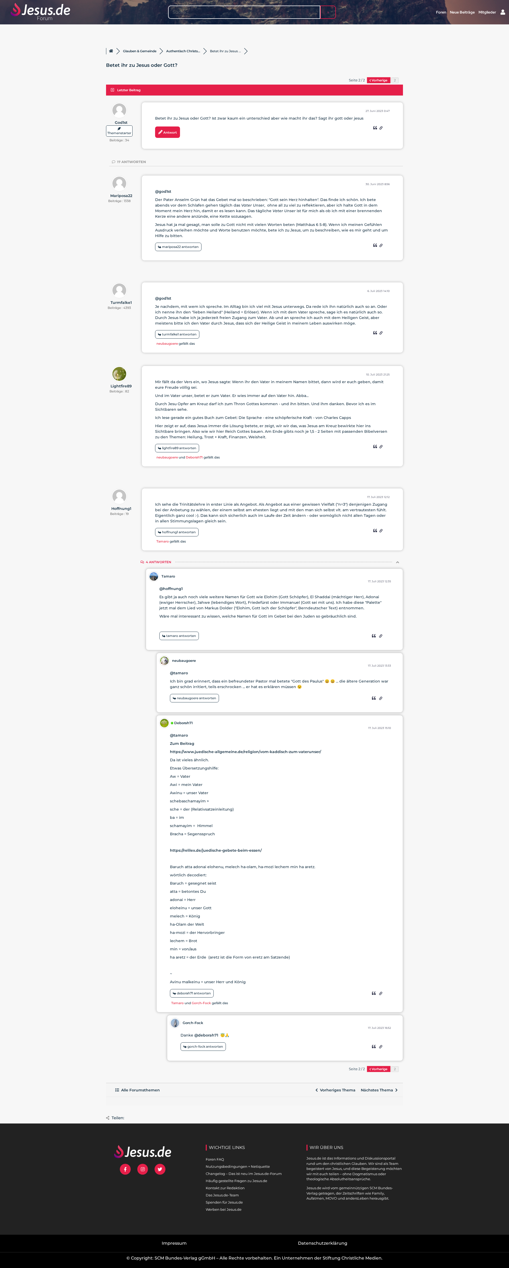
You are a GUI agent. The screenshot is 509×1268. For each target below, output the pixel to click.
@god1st (163, 191)
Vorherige (379, 80)
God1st (121, 122)
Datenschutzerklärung (322, 1243)
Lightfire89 (121, 386)
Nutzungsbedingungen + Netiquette (238, 1166)
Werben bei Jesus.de (224, 1209)
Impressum (174, 1243)
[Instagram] (142, 1169)
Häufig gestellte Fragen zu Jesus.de (236, 1181)
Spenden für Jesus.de (224, 1202)
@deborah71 (206, 1035)
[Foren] (111, 51)
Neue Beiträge (462, 12)
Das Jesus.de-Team (222, 1195)
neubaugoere (167, 344)
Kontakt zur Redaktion (225, 1188)
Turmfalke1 (121, 302)
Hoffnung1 (121, 508)
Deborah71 (194, 457)
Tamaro (162, 541)
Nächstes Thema (378, 1090)
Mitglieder (487, 12)
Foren (441, 12)
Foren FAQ (215, 1159)
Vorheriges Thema (337, 1090)
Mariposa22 (121, 195)
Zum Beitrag (182, 743)
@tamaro (179, 673)
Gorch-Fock (201, 1003)
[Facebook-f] (125, 1169)
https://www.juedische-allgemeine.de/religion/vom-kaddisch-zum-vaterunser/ (245, 751)
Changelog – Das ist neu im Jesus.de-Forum (244, 1173)
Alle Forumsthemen (139, 1090)
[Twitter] (160, 1169)
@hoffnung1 (171, 588)
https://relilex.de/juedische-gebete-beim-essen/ (216, 850)
